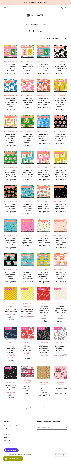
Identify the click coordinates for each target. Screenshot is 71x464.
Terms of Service (9, 437)
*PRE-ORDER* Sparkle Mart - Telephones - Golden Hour (43, 276)
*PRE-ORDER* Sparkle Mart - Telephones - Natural (60, 276)
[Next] (51, 407)
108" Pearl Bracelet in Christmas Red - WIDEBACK (44, 310)
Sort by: (48, 38)
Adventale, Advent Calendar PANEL (27, 388)
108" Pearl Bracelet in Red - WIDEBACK (27, 348)
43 (44, 408)
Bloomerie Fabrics (14, 454)
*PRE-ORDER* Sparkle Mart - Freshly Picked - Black (60, 137)
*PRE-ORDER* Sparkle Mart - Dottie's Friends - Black (60, 67)
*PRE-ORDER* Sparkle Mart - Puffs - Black (10, 206)
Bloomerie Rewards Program (12, 426)
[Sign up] (65, 427)
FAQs (5, 429)
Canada (59, 455)
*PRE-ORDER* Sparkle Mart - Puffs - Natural (43, 206)
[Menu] (5, 8)
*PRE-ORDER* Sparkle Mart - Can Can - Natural (27, 67)
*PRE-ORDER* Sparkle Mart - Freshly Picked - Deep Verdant (11, 173)
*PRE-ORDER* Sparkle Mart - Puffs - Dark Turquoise (27, 207)
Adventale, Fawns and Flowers (44, 390)
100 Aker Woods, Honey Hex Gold (11, 310)
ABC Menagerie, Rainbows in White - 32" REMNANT (60, 349)
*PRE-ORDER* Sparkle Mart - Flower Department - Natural (10, 138)
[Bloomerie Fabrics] (35, 15)
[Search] (9, 8)
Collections (34, 24)
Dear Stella (44, 342)
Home (26, 24)
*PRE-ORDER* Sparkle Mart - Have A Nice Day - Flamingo (44, 173)
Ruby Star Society (10, 61)
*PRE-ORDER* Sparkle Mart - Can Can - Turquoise (43, 67)
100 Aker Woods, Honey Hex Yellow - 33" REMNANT (27, 311)
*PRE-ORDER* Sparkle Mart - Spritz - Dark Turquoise (10, 242)
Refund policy (8, 440)
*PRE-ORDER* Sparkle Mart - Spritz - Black (60, 206)
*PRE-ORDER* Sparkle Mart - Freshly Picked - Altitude (44, 137)
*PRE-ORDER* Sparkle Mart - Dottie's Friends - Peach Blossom (44, 101)
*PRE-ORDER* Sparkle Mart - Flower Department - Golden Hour (60, 102)
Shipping (6, 434)
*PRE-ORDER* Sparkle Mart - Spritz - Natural (44, 241)
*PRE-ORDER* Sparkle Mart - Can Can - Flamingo (10, 67)
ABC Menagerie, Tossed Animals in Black (10, 387)
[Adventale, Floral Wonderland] (60, 372)
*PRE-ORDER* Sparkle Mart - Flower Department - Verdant (27, 138)
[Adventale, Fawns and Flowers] (43, 372)
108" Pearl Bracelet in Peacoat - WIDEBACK (11, 349)
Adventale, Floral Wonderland (60, 389)
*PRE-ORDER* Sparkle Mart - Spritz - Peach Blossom (60, 242)
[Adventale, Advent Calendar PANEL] (27, 371)
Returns (6, 432)
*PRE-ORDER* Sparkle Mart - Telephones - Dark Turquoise (27, 276)
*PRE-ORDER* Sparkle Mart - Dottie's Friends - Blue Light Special (10, 102)
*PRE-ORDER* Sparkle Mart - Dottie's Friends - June (27, 101)
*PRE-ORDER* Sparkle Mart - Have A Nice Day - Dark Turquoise (27, 173)
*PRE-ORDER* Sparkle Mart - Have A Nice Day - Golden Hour (60, 173)
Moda (44, 303)
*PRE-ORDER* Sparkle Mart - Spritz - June (27, 241)
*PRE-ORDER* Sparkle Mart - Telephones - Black (10, 276)
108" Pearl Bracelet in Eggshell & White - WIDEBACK (60, 310)
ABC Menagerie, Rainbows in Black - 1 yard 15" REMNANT (43, 349)
